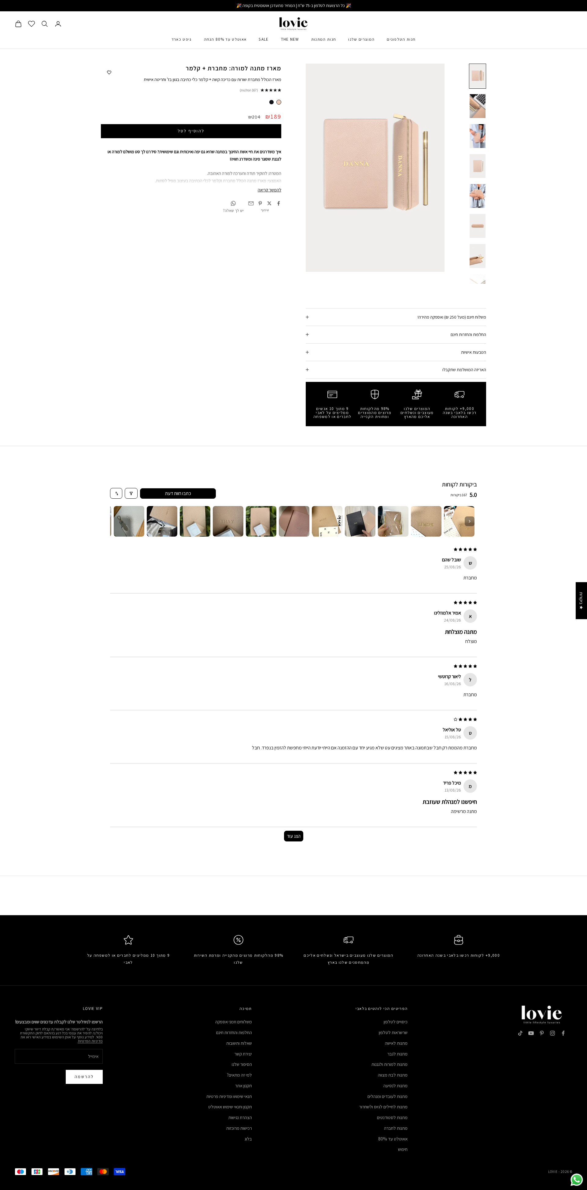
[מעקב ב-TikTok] (520, 1033)
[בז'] (278, 102)
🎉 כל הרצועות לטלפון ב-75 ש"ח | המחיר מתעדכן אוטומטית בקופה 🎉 (293, 5)
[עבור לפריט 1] (477, 76)
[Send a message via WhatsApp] (577, 1180)
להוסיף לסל (191, 131)
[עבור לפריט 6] (477, 225)
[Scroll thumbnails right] (469, 521)
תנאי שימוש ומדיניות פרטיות (229, 1096)
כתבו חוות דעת (178, 493)
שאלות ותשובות (239, 1043)
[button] (122, 1132)
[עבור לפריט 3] (477, 136)
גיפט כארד (182, 39)
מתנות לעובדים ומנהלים (387, 1096)
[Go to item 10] (162, 521)
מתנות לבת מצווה (393, 1075)
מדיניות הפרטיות (90, 1041)
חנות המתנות (323, 39)
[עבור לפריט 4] (477, 166)
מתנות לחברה (396, 1128)
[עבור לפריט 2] (477, 106)
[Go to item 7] (261, 521)
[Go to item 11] (129, 521)
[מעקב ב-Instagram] (552, 1033)
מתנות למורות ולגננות (389, 1064)
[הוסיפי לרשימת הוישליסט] (109, 73)
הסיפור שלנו (242, 1064)
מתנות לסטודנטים (392, 1117)
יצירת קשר (243, 1054)
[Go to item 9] (195, 521)
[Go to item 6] (294, 521)
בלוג (248, 1139)
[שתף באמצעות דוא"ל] (251, 203)
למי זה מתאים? (239, 1075)
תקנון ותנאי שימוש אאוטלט (230, 1107)
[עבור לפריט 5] (477, 196)
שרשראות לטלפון (393, 1032)
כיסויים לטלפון (396, 1022)
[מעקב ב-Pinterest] (542, 1033)
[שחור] (271, 102)
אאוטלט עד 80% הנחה (225, 39)
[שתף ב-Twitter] (269, 203)
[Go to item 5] (327, 521)
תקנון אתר (243, 1085)
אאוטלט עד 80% (393, 1139)
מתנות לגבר (397, 1054)
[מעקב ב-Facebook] (563, 1033)
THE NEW (290, 39)
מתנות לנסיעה (395, 1085)
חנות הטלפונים (401, 39)
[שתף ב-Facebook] (278, 203)
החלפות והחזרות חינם (234, 1032)
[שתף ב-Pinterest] (260, 203)
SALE (263, 39)
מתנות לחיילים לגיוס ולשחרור (383, 1107)
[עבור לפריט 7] (477, 255)
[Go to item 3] (393, 521)
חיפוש (403, 1149)
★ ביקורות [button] (581, 600)
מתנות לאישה (396, 1043)
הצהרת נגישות (240, 1117)
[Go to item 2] (426, 521)
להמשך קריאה (269, 190)
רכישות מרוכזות (239, 1128)
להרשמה (84, 1076)
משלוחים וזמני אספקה (233, 1022)
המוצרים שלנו (361, 39)
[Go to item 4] (360, 521)
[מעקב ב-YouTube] (531, 1033)
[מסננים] (131, 493)
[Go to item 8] (228, 521)
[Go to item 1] (459, 521)
